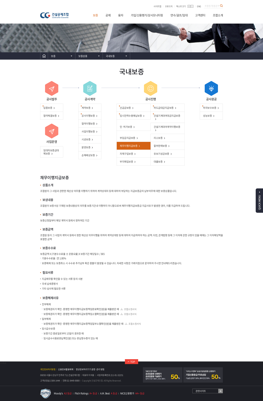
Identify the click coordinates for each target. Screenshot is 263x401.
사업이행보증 (88, 131)
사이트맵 (157, 6)
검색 (221, 5)
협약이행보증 (88, 123)
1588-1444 (55, 380)
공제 (107, 15)
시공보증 (86, 139)
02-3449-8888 (73, 380)
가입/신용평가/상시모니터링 (147, 15)
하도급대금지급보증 (164, 107)
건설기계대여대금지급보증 (167, 115)
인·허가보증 (126, 126)
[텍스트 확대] (189, 6)
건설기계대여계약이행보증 (167, 126)
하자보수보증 (209, 107)
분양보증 (86, 147)
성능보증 (207, 115)
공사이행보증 (88, 115)
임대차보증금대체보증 (51, 151)
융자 (120, 15)
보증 (95, 15)
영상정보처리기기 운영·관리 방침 (90, 369)
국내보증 (110, 56)
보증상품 (82, 56)
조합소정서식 (130, 309)
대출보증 (158, 161)
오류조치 (169, 6)
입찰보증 (47, 107)
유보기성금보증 (161, 153)
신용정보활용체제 (65, 369)
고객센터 (200, 15)
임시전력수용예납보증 (131, 115)
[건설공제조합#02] (54, 15)
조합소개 (218, 15)
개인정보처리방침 (47, 369)
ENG (199, 6)
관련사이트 (201, 391)
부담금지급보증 (127, 138)
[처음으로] (44, 56)
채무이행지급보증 (128, 146)
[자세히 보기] (162, 375)
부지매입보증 (126, 161)
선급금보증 (125, 107)
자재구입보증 (126, 153)
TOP (132, 361)
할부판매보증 (160, 146)
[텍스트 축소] (192, 6)
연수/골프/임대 (179, 15)
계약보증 (86, 107)
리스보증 (158, 138)
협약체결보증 (50, 115)
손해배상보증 (88, 155)
